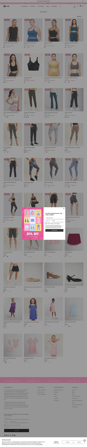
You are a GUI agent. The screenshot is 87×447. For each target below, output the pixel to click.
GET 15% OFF (54, 230)
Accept (67, 442)
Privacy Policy (39, 444)
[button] (84, 440)
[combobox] (47, 220)
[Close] (63, 208)
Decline (79, 442)
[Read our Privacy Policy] (62, 225)
